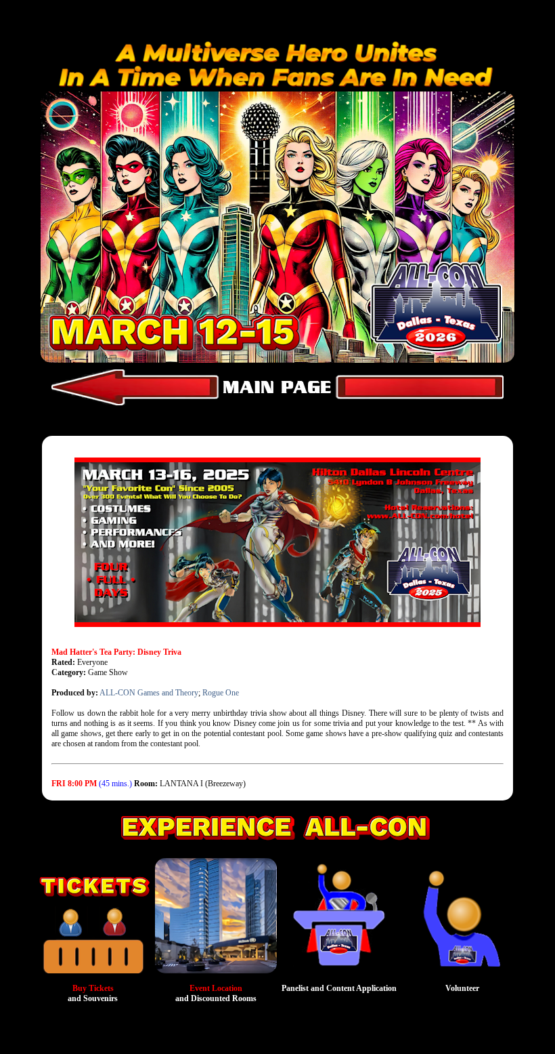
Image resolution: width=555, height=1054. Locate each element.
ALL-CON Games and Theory (148, 692)
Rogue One (220, 692)
